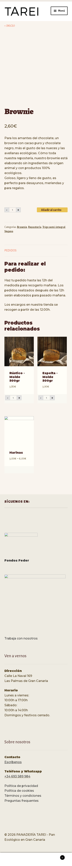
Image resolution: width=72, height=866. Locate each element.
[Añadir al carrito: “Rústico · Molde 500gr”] (30, 398)
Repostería (34, 227)
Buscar (36, 859)
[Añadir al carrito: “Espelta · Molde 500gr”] (63, 398)
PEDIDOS (10, 250)
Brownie (22, 227)
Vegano (8, 231)
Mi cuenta (12, 859)
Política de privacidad (21, 786)
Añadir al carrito (51, 209)
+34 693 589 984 (17, 776)
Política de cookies (19, 790)
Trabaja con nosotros (21, 638)
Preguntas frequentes (21, 801)
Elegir (30, 470)
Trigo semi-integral (53, 227)
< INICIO (9, 26)
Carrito (55, 856)
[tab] (36, 250)
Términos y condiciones (22, 795)
